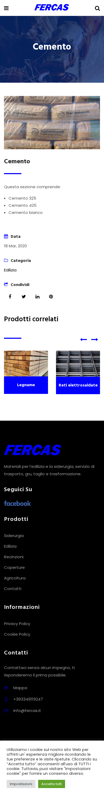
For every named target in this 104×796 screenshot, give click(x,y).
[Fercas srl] (51, 8)
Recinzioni (13, 557)
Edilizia (10, 270)
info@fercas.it (27, 710)
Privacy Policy (17, 623)
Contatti (12, 588)
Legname (26, 385)
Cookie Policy (17, 634)
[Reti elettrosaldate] (78, 364)
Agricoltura (15, 578)
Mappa (20, 688)
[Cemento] (52, 122)
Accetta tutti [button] (51, 783)
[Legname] (26, 364)
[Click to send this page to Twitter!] (24, 297)
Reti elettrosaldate (78, 385)
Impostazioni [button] (21, 783)
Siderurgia (14, 535)
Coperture (14, 567)
